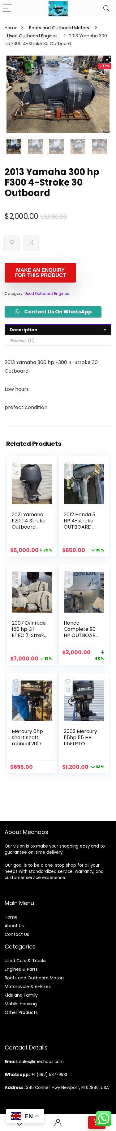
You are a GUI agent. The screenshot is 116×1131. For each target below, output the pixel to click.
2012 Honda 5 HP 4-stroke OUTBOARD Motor (79, 524)
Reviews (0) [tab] (22, 340)
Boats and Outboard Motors (59, 28)
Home (11, 28)
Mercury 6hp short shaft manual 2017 (27, 737)
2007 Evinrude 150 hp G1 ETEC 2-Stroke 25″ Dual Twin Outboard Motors (29, 638)
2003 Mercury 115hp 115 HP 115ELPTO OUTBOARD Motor (80, 744)
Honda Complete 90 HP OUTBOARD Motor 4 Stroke (81, 635)
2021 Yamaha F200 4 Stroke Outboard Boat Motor (28, 524)
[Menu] (7, 8)
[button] (108, 59)
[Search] (106, 8)
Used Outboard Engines (32, 36)
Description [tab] (23, 330)
